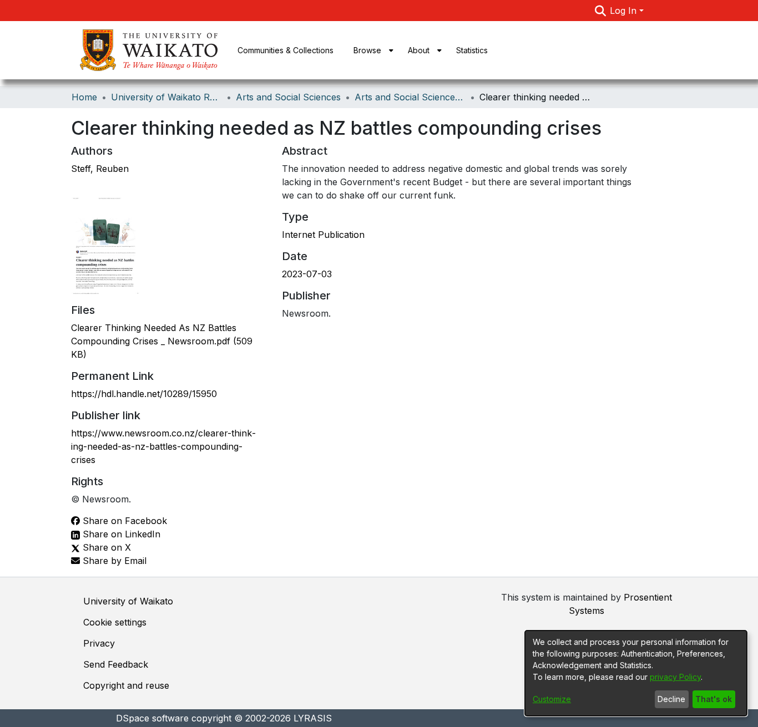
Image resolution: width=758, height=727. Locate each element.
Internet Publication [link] (323, 234)
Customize (552, 699)
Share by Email (113, 560)
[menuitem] (370, 50)
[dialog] (636, 673)
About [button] (418, 50)
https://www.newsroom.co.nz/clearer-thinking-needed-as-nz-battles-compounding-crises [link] (163, 446)
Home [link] (84, 97)
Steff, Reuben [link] (100, 168)
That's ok (713, 699)
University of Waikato (128, 601)
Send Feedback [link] (115, 664)
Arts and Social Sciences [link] (288, 97)
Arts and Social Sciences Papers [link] (410, 97)
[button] (600, 10)
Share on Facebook (123, 520)
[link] (161, 341)
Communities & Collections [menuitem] (285, 50)
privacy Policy (675, 677)
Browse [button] (367, 50)
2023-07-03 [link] (307, 273)
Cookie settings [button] (114, 622)
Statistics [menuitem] (472, 50)
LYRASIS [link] (313, 718)
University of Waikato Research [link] (166, 97)
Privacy (99, 643)
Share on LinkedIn (120, 534)
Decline (671, 699)
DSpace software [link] (152, 718)
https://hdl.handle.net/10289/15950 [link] (144, 393)
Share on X (105, 547)
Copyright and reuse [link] (126, 685)
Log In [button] (624, 10)
